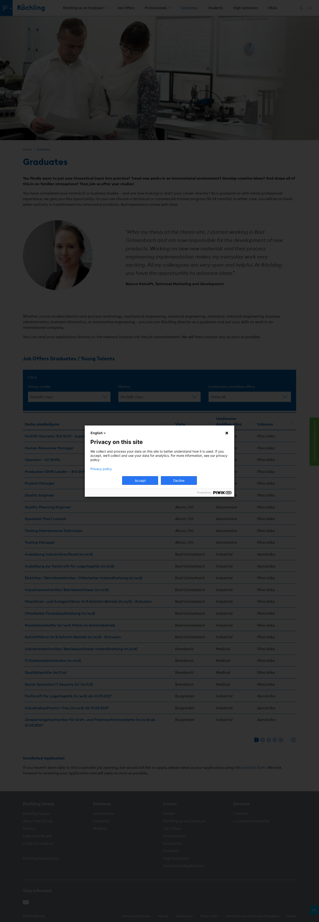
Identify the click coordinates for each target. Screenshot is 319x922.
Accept (140, 480)
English (97, 433)
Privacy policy (101, 469)
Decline (178, 480)
